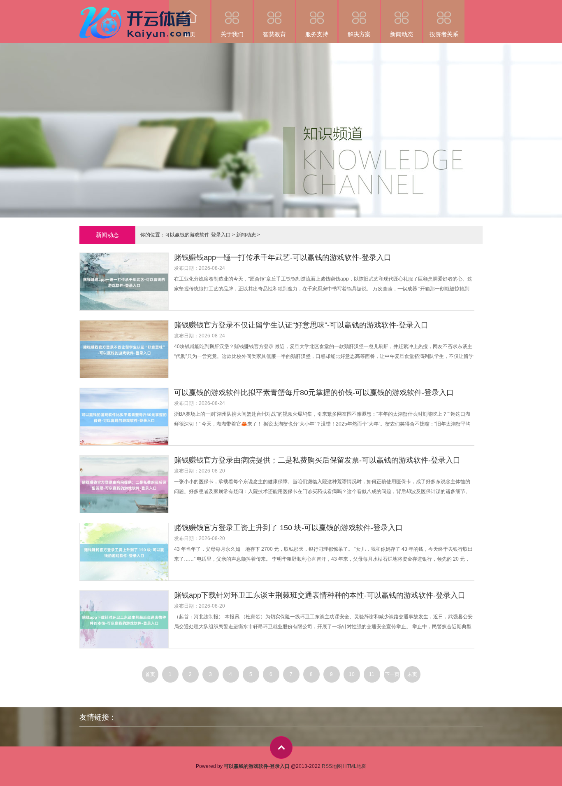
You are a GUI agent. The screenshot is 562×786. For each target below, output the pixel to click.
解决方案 (359, 34)
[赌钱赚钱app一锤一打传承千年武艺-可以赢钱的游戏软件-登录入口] (126, 282)
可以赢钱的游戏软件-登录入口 (198, 235)
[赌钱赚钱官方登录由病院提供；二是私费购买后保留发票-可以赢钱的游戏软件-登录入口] (126, 485)
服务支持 (316, 34)
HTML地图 (355, 766)
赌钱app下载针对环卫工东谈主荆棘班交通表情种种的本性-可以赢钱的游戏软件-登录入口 (319, 595)
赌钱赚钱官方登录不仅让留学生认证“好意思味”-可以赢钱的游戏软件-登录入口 (301, 325)
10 (352, 674)
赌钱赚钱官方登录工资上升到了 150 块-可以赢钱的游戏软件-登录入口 (288, 528)
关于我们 (232, 34)
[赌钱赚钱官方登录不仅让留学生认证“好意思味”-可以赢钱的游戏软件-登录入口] (126, 350)
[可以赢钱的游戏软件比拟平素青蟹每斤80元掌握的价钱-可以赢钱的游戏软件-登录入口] (126, 417)
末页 (412, 674)
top (281, 747)
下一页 (392, 674)
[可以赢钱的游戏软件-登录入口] (137, 5)
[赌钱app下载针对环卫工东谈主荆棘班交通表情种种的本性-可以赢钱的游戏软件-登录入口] (126, 620)
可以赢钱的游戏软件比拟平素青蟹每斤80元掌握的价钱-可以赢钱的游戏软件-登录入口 (314, 392)
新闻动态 (401, 34)
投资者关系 (444, 34)
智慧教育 (274, 34)
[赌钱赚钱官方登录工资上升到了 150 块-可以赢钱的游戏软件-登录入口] (126, 552)
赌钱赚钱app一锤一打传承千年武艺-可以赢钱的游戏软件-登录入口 (282, 257)
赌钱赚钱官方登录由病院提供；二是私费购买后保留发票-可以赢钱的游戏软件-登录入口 (317, 460)
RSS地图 (332, 766)
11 (371, 674)
